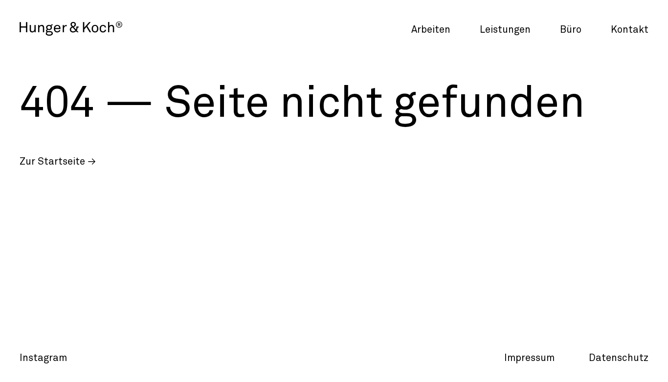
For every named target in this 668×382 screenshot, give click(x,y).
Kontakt (629, 30)
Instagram (43, 358)
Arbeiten (430, 30)
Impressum (529, 358)
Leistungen (505, 30)
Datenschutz (618, 358)
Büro (570, 30)
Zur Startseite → (58, 162)
